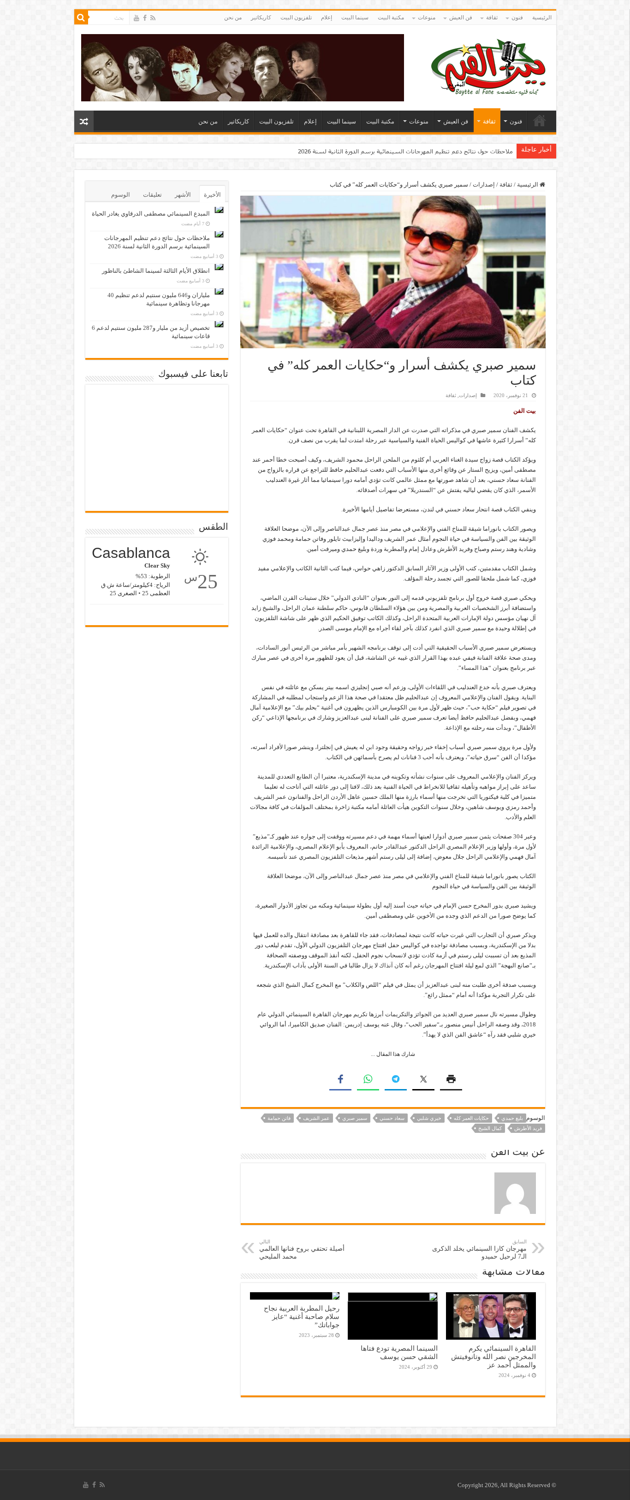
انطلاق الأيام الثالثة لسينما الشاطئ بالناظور (457, 151)
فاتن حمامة (279, 1118)
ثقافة (492, 17)
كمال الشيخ (490, 1128)
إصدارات (484, 184)
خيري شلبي (429, 1118)
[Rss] (152, 17)
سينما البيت (354, 17)
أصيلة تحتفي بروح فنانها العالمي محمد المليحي (302, 1249)
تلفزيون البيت (296, 17)
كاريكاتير (261, 17)
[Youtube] (136, 17)
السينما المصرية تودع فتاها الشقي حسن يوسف (399, 1352)
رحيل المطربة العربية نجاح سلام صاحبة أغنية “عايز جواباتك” (301, 1316)
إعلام (326, 17)
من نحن (233, 17)
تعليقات (152, 194)
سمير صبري (354, 1118)
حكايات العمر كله (471, 1118)
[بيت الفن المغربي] (489, 65)
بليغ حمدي (512, 1118)
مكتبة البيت (391, 17)
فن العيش (460, 17)
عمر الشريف (316, 1118)
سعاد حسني (392, 1118)
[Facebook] (145, 17)
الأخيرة (212, 194)
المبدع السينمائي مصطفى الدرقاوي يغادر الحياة (151, 213)
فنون (517, 17)
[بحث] (81, 17)
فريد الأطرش (528, 1128)
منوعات (426, 17)
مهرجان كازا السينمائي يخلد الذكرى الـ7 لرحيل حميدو (479, 1249)
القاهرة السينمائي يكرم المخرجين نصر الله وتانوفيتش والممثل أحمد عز (493, 1356)
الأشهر (183, 194)
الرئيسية (542, 17)
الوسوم (120, 194)
